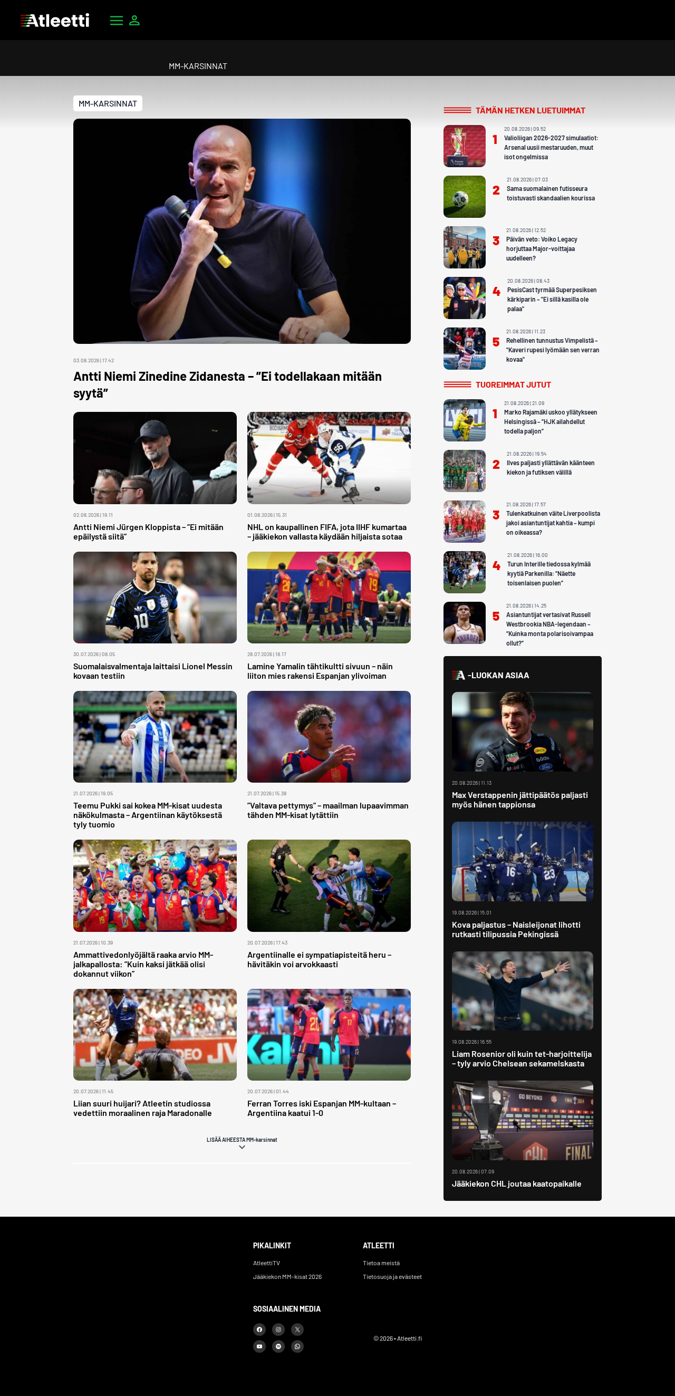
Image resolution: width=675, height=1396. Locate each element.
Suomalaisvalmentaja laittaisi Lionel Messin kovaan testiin (153, 670)
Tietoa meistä (381, 1262)
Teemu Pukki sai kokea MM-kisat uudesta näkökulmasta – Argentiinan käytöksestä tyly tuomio (147, 814)
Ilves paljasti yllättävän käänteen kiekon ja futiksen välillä (551, 467)
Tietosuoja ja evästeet (392, 1276)
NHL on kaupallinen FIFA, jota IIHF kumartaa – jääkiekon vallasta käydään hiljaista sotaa (327, 531)
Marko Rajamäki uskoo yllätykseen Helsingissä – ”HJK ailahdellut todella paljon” (550, 421)
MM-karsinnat (108, 103)
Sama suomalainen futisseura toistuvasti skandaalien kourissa (551, 193)
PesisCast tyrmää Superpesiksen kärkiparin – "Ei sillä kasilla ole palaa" (552, 299)
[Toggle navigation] (116, 20)
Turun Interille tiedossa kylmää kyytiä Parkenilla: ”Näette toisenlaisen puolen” (549, 573)
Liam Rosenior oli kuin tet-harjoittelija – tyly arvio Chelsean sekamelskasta (522, 1058)
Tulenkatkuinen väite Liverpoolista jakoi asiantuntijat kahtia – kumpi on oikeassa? (553, 522)
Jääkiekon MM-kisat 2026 (287, 1276)
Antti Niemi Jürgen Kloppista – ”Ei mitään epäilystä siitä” (148, 531)
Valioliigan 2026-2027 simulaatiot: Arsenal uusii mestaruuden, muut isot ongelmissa (551, 147)
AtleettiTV (266, 1262)
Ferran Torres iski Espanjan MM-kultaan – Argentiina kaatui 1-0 (321, 1108)
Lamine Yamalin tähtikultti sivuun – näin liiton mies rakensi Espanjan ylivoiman (320, 670)
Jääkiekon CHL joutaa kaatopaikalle (517, 1183)
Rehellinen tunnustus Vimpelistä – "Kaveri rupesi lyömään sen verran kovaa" (553, 349)
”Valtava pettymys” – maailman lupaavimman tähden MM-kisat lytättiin (328, 810)
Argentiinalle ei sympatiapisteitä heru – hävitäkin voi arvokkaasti (319, 959)
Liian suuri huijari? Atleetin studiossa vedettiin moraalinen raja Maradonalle (142, 1108)
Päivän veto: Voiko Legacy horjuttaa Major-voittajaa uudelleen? (541, 248)
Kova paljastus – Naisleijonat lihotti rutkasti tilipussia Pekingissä (516, 929)
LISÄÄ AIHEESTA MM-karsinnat (242, 1140)
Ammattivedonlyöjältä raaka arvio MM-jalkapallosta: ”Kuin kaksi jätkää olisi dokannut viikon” (143, 963)
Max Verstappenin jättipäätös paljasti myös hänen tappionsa (520, 799)
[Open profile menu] (134, 20)
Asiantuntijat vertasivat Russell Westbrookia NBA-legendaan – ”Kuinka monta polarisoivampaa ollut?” (549, 629)
